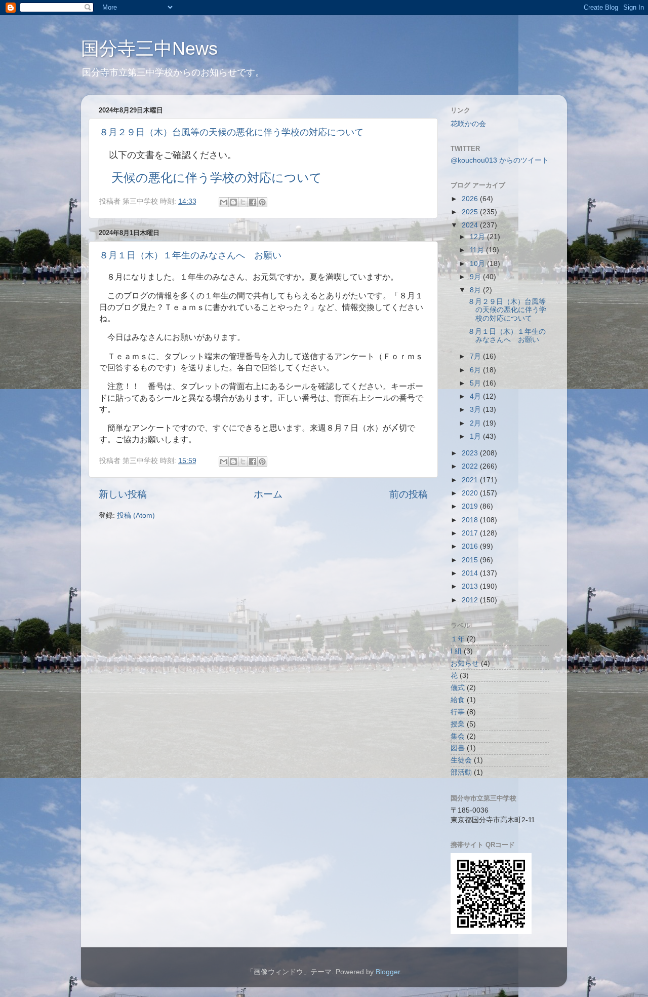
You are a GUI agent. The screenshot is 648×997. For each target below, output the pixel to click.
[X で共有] (243, 202)
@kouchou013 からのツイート (500, 160)
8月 (476, 290)
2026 (471, 199)
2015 (471, 560)
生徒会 (461, 760)
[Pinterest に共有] (262, 202)
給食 (458, 700)
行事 (458, 712)
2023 (471, 453)
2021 (471, 480)
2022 (471, 466)
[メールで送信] (224, 202)
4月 (476, 396)
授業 (458, 724)
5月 (476, 383)
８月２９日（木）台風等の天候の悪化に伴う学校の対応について (231, 132)
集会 (458, 736)
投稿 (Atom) (136, 515)
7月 (476, 356)
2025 (471, 212)
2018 (471, 520)
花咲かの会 (468, 124)
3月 (476, 409)
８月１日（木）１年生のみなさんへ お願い (190, 255)
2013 (471, 586)
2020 (471, 493)
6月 (476, 370)
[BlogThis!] (233, 202)
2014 (471, 573)
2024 (471, 225)
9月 (476, 277)
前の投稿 (408, 494)
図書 (458, 748)
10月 (478, 263)
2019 (471, 506)
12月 (478, 237)
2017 (471, 533)
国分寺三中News (149, 48)
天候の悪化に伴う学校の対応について (216, 177)
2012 (471, 600)
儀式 (458, 688)
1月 (476, 436)
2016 (471, 546)
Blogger (388, 972)
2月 (476, 423)
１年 (458, 639)
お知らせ (465, 663)
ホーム (268, 494)
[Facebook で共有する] (253, 202)
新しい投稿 (123, 494)
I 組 (456, 651)
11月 (478, 250)
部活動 (461, 772)
